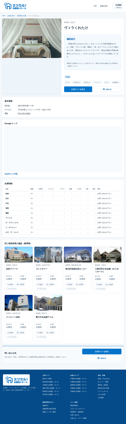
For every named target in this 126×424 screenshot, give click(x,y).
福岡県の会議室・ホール (78, 385)
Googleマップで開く (11, 174)
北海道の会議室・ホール (78, 391)
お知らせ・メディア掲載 (78, 418)
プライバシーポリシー (77, 409)
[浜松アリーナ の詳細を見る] (19, 254)
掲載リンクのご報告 (49, 412)
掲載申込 (45, 405)
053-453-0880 (24, 113)
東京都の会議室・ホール (51, 382)
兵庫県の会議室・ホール (78, 382)
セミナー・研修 (103, 382)
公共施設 (101, 397)
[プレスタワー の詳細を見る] (48, 254)
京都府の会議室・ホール (78, 388)
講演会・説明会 (103, 385)
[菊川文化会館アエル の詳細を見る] (48, 303)
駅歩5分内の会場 (103, 388)
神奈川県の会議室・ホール (51, 388)
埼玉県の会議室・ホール (51, 394)
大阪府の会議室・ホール (51, 385)
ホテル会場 (101, 394)
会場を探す (104, 6)
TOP (95, 6)
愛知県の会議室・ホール (51, 391)
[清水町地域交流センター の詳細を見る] (78, 254)
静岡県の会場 (21, 16)
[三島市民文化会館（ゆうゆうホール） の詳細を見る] (107, 254)
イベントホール (103, 391)
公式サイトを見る (78, 89)
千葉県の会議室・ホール (78, 378)
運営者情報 (74, 405)
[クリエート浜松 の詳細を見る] (19, 303)
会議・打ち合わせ (104, 378)
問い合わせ (107, 89)
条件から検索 (47, 378)
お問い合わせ (74, 415)
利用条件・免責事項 (77, 412)
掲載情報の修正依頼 (49, 409)
